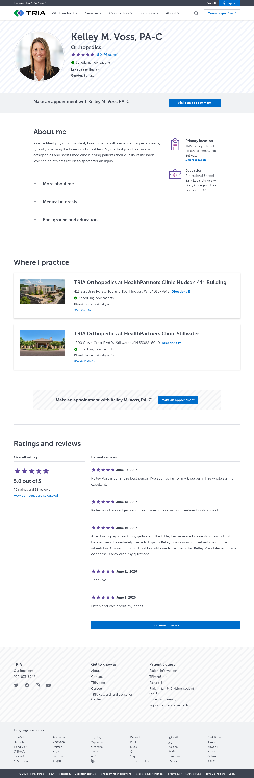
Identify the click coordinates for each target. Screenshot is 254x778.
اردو (171, 742)
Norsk (211, 751)
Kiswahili (212, 746)
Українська (98, 742)
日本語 (134, 746)
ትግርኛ (211, 761)
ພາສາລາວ (59, 742)
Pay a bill (155, 683)
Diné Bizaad (214, 737)
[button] (229, 3)
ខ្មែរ (93, 761)
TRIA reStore (158, 677)
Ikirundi (211, 742)
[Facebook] (27, 686)
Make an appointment (194, 103)
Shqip (133, 756)
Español (19, 737)
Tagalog (96, 737)
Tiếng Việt (20, 746)
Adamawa (59, 737)
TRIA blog (98, 683)
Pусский (19, 756)
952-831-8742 (24, 677)
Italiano (173, 746)
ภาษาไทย (174, 756)
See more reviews (166, 625)
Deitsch (57, 746)
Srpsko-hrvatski (139, 761)
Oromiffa (97, 746)
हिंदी (132, 751)
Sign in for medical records (168, 705)
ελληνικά (174, 761)
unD (93, 756)
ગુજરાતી (173, 737)
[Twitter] (16, 686)
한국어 (57, 761)
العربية (56, 751)
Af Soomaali (21, 761)
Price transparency (162, 699)
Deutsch (135, 737)
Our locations (23, 671)
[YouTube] (48, 686)
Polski (133, 742)
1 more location (195, 159)
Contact (97, 677)
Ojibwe (211, 756)
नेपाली (172, 751)
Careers (97, 688)
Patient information (163, 671)
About (95, 671)
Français (58, 756)
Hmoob (19, 742)
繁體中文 (19, 751)
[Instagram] (37, 686)
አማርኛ (95, 751)
